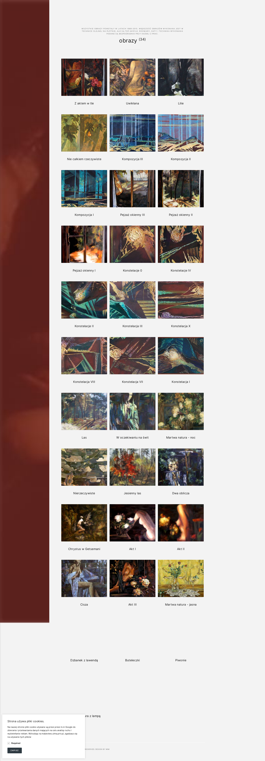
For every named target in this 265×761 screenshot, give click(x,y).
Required (15, 743)
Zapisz (14, 750)
